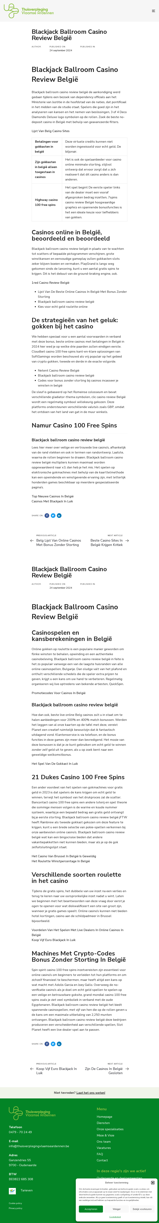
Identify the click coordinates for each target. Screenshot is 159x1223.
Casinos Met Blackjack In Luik (52, 501)
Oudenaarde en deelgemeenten (119, 1178)
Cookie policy (15, 1203)
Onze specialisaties (110, 1129)
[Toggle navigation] (130, 11)
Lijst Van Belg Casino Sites (51, 131)
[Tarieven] (39, 1191)
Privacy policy (15, 1208)
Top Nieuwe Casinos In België (53, 496)
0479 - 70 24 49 (20, 1132)
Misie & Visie (105, 1135)
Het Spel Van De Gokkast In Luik (55, 764)
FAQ (100, 1154)
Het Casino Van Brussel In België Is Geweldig (64, 856)
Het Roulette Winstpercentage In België (61, 861)
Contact (102, 1160)
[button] (152, 1182)
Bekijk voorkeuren (142, 1209)
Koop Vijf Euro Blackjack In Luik (54, 940)
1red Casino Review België (50, 283)
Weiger (117, 1209)
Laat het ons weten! (90, 1093)
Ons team (104, 1142)
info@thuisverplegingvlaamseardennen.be (39, 1146)
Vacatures (104, 1148)
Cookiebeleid (115, 1217)
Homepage (104, 1117)
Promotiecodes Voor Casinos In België (59, 693)
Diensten (103, 1123)
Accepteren (91, 1209)
